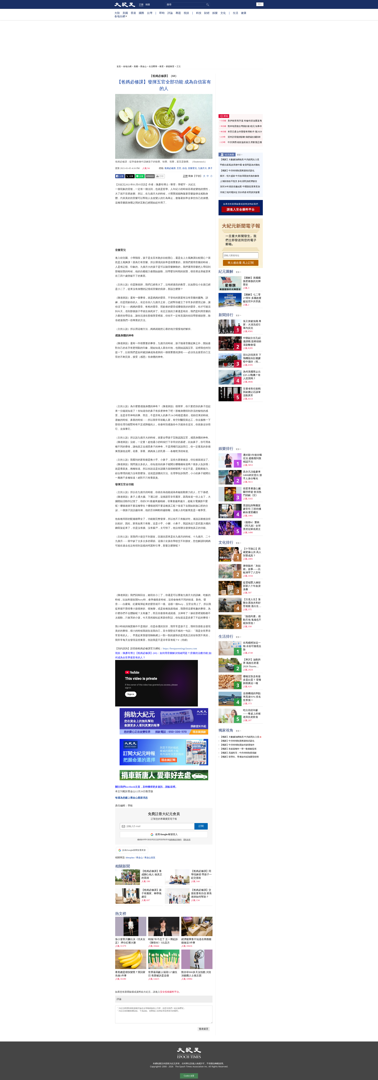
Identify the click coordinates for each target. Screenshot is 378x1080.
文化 (223, 13)
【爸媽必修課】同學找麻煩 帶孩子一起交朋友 (201, 874)
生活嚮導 (153, 66)
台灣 (149, 13)
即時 (162, 13)
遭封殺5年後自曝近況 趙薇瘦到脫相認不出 (252, 458)
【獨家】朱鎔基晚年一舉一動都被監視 (238, 749)
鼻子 (210, 168)
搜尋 (207, 4)
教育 (161, 66)
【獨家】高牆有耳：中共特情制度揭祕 (238, 753)
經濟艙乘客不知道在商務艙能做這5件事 (196, 941)
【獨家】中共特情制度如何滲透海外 (237, 745)
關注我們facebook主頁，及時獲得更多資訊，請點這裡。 (146, 786)
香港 (133, 13)
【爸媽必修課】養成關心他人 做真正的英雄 (151, 874)
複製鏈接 (150, 176)
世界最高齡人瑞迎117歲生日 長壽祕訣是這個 (162, 974)
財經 (207, 13)
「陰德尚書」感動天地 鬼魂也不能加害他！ (252, 620)
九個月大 (202, 168)
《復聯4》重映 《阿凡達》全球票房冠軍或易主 (252, 526)
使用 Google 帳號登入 (166, 834)
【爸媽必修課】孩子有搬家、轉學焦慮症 (151, 893)
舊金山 (143, 66)
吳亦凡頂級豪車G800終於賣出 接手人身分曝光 (252, 475)
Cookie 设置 (189, 1076)
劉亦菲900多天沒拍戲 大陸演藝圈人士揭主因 (196, 974)
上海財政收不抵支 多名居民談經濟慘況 (238, 181)
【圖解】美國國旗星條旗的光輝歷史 (252, 281)
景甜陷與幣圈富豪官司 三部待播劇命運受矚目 (252, 509)
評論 (170, 13)
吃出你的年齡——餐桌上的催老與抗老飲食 (252, 713)
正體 (141, 4)
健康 (243, 13)
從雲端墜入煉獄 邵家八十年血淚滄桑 (252, 586)
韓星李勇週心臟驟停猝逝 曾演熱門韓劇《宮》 (252, 492)
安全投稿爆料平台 (169, 992)
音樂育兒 (192, 168)
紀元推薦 (229, 154)
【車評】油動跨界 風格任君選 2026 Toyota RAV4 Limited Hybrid (252, 663)
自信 (184, 168)
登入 (260, 4)
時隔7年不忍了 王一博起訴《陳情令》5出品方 (163, 941)
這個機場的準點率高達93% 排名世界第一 (252, 697)
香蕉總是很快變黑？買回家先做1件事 (130, 974)
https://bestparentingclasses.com (180, 648)
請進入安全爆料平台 (241, 209)
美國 (125, 13)
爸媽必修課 (170, 168)
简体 (190, 176)
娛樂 (215, 13)
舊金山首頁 (149, 857)
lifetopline (130, 857)
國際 (141, 13)
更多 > (239, 154)
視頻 (186, 13)
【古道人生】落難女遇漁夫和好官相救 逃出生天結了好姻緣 (252, 603)
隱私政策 (186, 840)
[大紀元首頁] (124, 4)
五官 (179, 168)
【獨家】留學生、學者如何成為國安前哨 (239, 757)
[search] (187, 4)
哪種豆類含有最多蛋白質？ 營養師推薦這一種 (252, 680)
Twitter (130, 176)
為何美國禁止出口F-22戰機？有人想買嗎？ (252, 375)
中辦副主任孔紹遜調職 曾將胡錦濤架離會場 (252, 341)
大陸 (117, 13)
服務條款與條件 (175, 840)
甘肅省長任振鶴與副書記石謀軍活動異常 (252, 392)
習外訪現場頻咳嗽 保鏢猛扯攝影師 (244, 137)
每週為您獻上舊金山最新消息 (131, 797)
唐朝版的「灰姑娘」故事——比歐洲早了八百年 (252, 569)
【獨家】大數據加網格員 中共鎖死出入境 (239, 159)
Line (140, 176)
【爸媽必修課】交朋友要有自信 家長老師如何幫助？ (201, 893)
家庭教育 (170, 66)
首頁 (119, 66)
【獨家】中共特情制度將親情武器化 (237, 170)
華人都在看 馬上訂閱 (241, 262)
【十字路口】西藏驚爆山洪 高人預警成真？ (252, 552)
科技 (198, 13)
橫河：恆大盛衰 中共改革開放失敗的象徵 (239, 176)
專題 (178, 13)
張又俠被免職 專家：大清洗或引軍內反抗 (252, 324)
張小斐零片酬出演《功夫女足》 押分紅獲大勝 (130, 941)
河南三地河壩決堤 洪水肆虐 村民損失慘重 (240, 192)
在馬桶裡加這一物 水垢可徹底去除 (252, 646)
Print (160, 176)
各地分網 (119, 16)
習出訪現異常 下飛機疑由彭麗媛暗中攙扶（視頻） (252, 358)
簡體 (147, 4)
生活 (235, 13)
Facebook (120, 176)
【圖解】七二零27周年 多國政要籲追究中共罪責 (252, 298)
